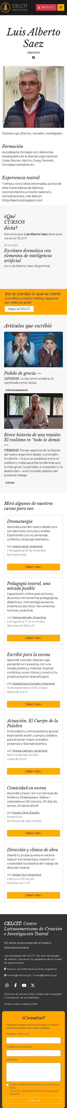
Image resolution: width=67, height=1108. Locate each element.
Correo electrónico (19, 1047)
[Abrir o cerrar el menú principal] (60, 7)
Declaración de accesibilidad (22, 997)
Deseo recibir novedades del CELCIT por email (34, 1089)
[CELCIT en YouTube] (24, 985)
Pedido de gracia (20, 373)
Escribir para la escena (28, 654)
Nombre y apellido (17, 1034)
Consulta (12, 1059)
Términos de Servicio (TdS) (19, 994)
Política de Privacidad (49, 994)
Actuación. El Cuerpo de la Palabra (32, 723)
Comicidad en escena (26, 787)
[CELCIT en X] (32, 985)
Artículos (9, 482)
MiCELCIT (47, 7)
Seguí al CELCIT (19, 309)
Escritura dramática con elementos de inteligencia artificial (28, 255)
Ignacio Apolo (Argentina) (27, 546)
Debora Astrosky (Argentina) (29, 617)
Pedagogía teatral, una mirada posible (28, 586)
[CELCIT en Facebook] (15, 985)
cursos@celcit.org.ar (45, 975)
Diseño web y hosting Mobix (21, 1004)
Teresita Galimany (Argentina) (29, 750)
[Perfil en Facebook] (33, 57)
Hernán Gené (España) (25, 812)
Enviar (32, 1100)
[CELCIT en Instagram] (7, 985)
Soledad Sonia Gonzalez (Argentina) (33, 683)
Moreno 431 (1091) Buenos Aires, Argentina (32, 969)
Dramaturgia (20, 521)
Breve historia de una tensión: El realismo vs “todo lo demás (32, 437)
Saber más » (33, 567)
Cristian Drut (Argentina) (26, 874)
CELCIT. (13, 923)
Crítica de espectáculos (16, 390)
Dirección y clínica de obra (32, 849)
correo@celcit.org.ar (19, 975)
